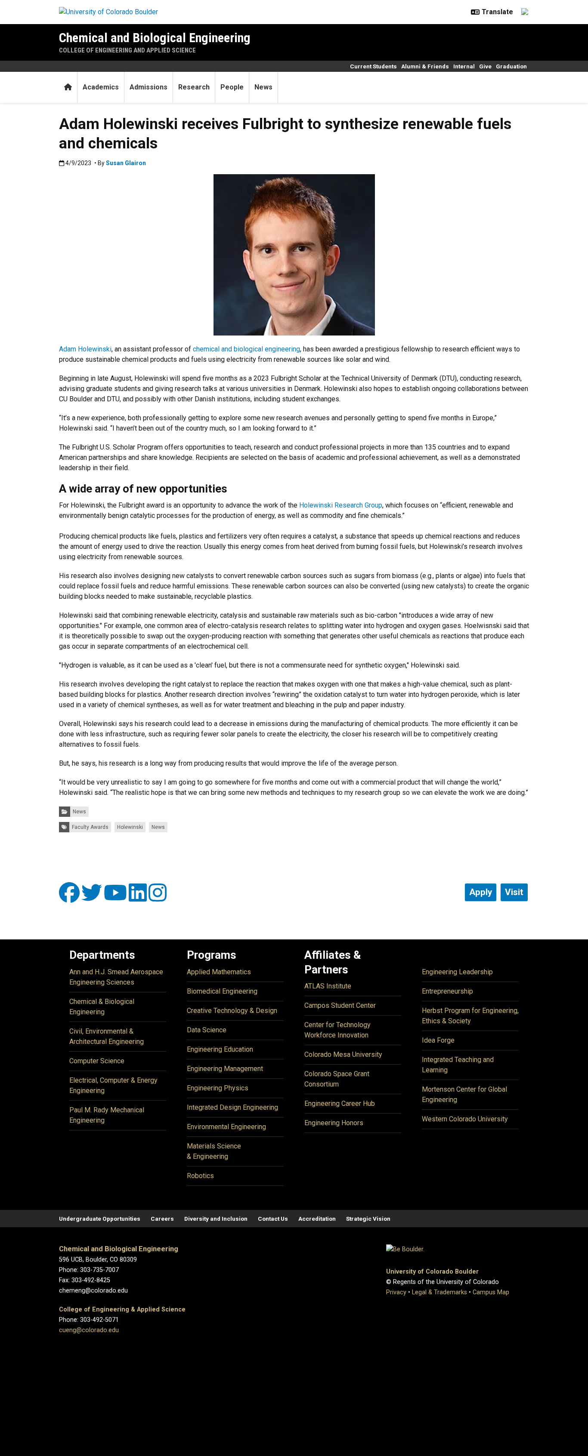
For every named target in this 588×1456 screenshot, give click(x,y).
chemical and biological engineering (246, 349)
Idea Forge (438, 1040)
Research (194, 87)
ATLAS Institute (327, 986)
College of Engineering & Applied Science (122, 1309)
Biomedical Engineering (222, 991)
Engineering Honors (333, 1123)
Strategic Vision (368, 1218)
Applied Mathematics (219, 972)
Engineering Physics (217, 1088)
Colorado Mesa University (343, 1054)
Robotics (200, 1176)
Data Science (206, 1030)
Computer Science (96, 1061)
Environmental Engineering (226, 1127)
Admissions (148, 87)
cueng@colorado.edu (89, 1330)
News (263, 87)
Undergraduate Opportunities (99, 1218)
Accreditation (317, 1218)
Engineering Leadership (457, 972)
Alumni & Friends (425, 66)
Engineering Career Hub (339, 1103)
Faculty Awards (90, 827)
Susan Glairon (126, 163)
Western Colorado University (465, 1119)
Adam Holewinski (85, 349)
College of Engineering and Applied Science (127, 50)
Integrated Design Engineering (232, 1107)
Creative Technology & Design (232, 1011)
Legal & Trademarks (439, 1292)
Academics (101, 87)
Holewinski (130, 827)
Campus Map (491, 1292)
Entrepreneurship (447, 991)
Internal (464, 66)
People (232, 87)
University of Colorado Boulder (432, 1271)
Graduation (511, 66)
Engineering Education (220, 1049)
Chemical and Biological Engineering (155, 37)
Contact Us (273, 1218)
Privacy (396, 1292)
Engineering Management (225, 1069)
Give (485, 66)
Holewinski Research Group (340, 505)
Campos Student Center (340, 1005)
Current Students (373, 66)
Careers (162, 1218)
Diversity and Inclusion (216, 1218)
